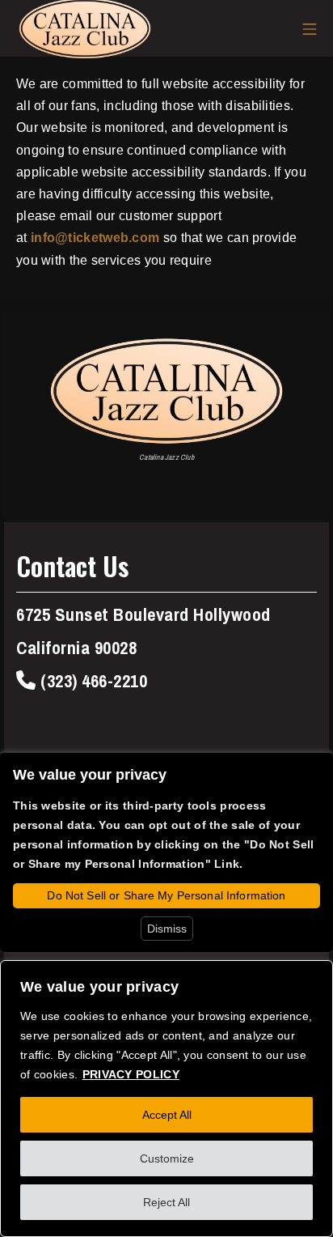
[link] (166, 391)
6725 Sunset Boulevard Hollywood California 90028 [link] (143, 631)
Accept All (167, 1114)
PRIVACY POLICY (130, 1074)
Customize (167, 1158)
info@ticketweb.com (95, 237)
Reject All (166, 1202)
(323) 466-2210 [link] (91, 681)
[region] (166, 1098)
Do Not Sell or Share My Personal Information (166, 895)
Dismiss (167, 928)
